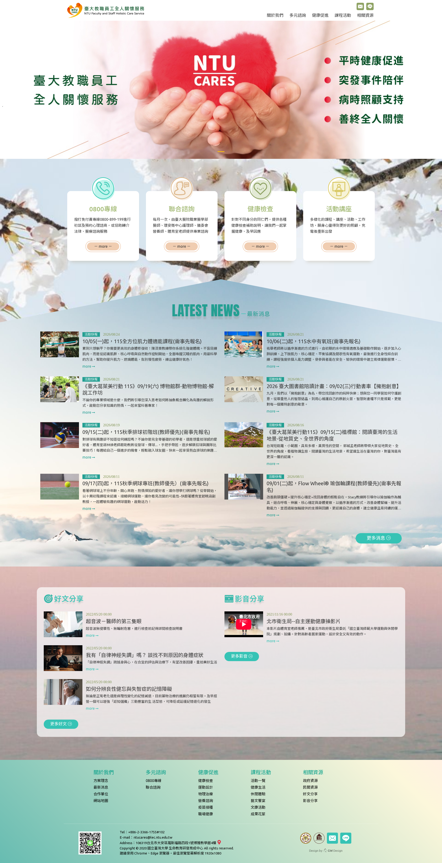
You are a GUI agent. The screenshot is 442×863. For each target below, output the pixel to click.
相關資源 (365, 15)
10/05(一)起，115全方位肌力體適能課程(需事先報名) (142, 341)
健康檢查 (205, 781)
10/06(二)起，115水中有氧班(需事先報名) (314, 341)
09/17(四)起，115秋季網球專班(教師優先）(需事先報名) (145, 483)
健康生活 (258, 787)
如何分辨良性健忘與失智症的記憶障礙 (129, 689)
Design (335, 850)
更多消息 (376, 537)
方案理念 (100, 781)
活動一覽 (258, 781)
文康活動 (258, 807)
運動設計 (205, 787)
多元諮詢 (297, 15)
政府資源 (310, 781)
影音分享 (310, 801)
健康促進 (320, 15)
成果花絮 (258, 814)
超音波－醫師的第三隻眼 (114, 621)
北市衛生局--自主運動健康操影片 (304, 621)
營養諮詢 (205, 801)
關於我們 (275, 15)
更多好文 (58, 723)
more (87, 366)
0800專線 (153, 781)
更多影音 (239, 656)
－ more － (103, 246)
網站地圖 (100, 801)
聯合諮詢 (153, 787)
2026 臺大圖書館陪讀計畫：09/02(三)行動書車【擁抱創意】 (334, 386)
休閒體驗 (258, 794)
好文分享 (310, 794)
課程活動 (342, 15)
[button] (12, 90)
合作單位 (100, 794)
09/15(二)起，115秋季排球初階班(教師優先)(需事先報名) (146, 432)
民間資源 (310, 787)
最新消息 (100, 787)
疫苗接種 (205, 807)
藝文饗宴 (258, 801)
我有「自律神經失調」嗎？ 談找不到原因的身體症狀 (145, 655)
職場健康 (205, 814)
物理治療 (205, 794)
